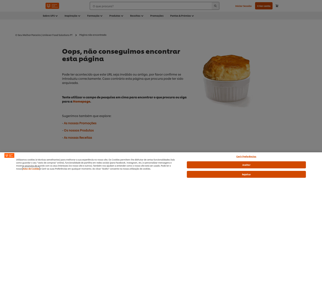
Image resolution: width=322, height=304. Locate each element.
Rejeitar (246, 174)
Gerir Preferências (246, 156)
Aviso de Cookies (31, 168)
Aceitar (246, 164)
